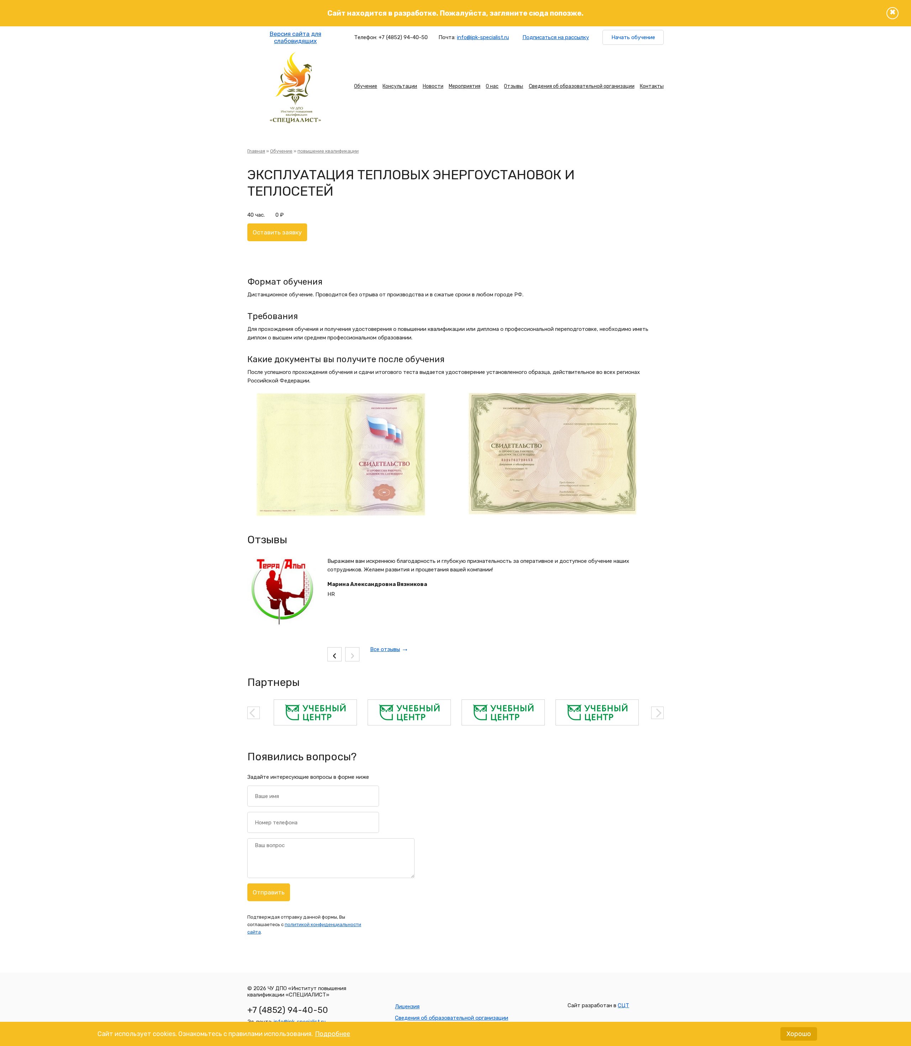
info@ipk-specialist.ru (483, 37)
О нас (492, 86)
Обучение (365, 86)
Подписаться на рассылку (555, 37)
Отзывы (513, 86)
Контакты (652, 86)
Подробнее (332, 1034)
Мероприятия (464, 86)
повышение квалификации (328, 151)
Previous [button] (253, 713)
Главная (256, 151)
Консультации (400, 86)
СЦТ (623, 1005)
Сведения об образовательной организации (581, 86)
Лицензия (407, 1006)
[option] (315, 712)
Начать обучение (633, 37)
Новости (433, 86)
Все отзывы (385, 649)
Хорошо (798, 1034)
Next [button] (657, 713)
